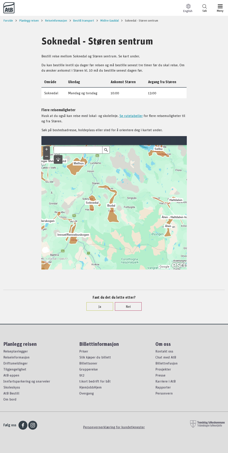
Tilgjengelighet (14, 369)
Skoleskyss (11, 387)
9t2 (81, 375)
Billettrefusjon (166, 363)
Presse (160, 375)
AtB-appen (11, 375)
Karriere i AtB (165, 381)
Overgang (86, 393)
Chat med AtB (165, 357)
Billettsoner (88, 363)
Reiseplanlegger (15, 351)
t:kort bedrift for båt (95, 381)
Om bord (9, 399)
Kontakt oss (164, 351)
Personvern (164, 393)
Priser (83, 351)
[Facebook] (22, 425)
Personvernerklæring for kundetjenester (114, 427)
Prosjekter (163, 369)
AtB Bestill (11, 393)
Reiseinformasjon (16, 357)
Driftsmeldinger (15, 363)
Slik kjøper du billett (95, 357)
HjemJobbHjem (90, 387)
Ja (99, 306)
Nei (128, 306)
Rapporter (163, 387)
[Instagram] (32, 425)
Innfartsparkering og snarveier (26, 381)
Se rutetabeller (131, 115)
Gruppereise (88, 369)
